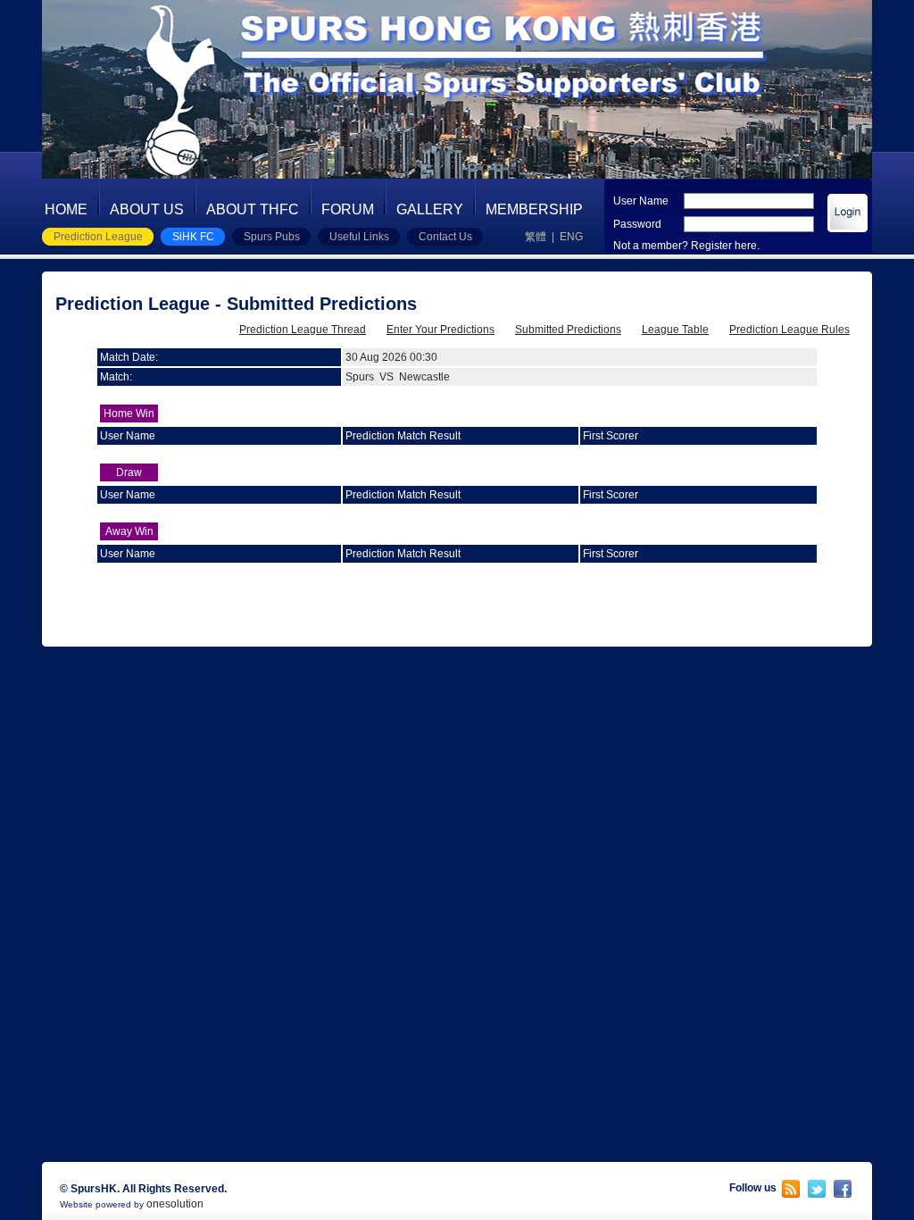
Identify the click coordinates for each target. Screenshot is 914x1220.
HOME (66, 209)
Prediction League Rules (789, 329)
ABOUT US (147, 209)
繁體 (535, 236)
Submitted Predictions (568, 329)
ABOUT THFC (252, 209)
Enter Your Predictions (440, 329)
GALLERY (429, 209)
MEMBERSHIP (534, 209)
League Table (675, 329)
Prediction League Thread (302, 329)
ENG (571, 236)
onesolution (175, 1204)
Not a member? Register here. (686, 245)
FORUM (347, 209)
